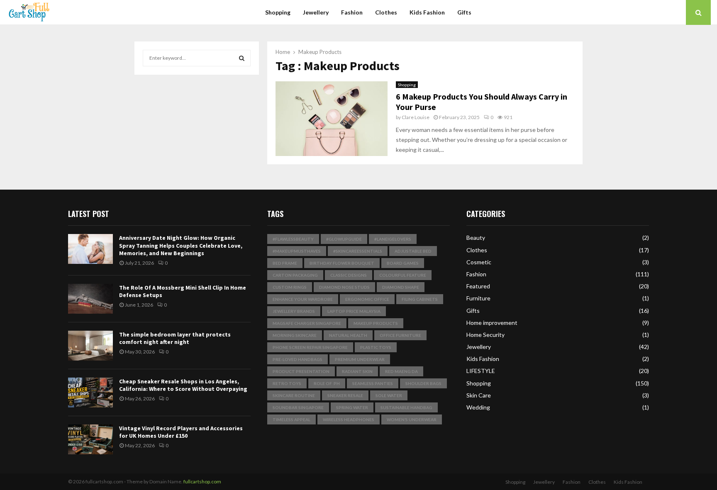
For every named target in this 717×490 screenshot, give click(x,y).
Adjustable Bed (413, 251)
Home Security (485, 334)
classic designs (348, 275)
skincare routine (294, 395)
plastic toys (375, 347)
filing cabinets (420, 299)
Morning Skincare (295, 335)
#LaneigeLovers (392, 238)
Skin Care (478, 395)
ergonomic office (367, 299)
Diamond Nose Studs (344, 287)
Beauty (475, 237)
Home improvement (491, 322)
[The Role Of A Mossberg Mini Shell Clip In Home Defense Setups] (90, 299)
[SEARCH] (242, 58)
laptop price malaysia (353, 311)
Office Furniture (400, 335)
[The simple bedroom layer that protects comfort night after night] (90, 346)
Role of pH (327, 383)
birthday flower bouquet (342, 263)
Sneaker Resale (345, 395)
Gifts (464, 12)
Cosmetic (478, 262)
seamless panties (372, 383)
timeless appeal (291, 419)
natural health (348, 335)
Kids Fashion (427, 12)
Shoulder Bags (423, 383)
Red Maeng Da (401, 371)
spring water (352, 407)
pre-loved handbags (297, 359)
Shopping (277, 12)
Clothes (386, 12)
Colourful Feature (402, 275)
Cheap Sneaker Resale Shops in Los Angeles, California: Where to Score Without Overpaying (183, 385)
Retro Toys (287, 383)
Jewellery (316, 12)
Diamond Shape (400, 287)
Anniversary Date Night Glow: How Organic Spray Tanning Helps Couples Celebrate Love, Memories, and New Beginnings (180, 245)
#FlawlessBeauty (293, 238)
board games (403, 263)
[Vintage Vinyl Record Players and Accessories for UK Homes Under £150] (90, 439)
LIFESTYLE (480, 370)
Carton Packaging (295, 275)
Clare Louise (415, 117)
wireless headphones (348, 419)
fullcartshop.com (202, 481)
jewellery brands (294, 311)
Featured (478, 286)
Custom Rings (290, 287)
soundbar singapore (298, 407)
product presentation (301, 371)
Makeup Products (376, 323)
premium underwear (360, 359)
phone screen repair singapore (310, 347)
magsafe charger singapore (307, 323)
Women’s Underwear (412, 419)
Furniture (478, 298)
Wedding (478, 407)
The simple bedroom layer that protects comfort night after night (175, 338)
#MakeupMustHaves (297, 251)
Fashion (352, 12)
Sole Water (389, 395)
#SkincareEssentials (357, 251)
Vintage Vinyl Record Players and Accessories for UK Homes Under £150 (181, 431)
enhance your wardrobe (303, 299)
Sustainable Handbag (406, 407)
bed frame (285, 263)
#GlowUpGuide (344, 238)
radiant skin (357, 371)
